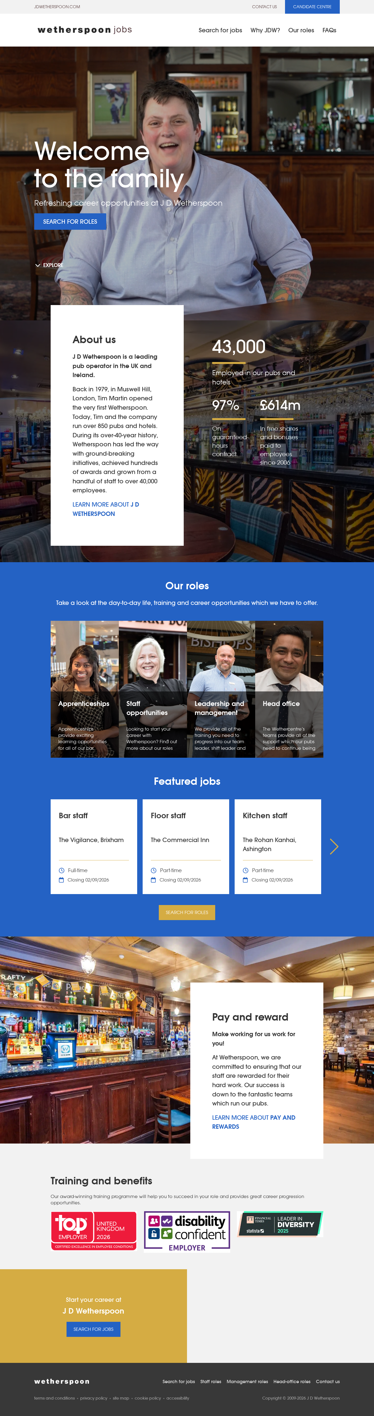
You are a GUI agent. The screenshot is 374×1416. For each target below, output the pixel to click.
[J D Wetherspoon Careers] (85, 30)
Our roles (301, 30)
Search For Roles (70, 221)
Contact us (264, 6)
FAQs (329, 30)
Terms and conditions (54, 1398)
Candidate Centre (312, 6)
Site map (121, 1398)
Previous (41, 846)
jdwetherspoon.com (57, 6)
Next (332, 846)
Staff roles (210, 1382)
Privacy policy (93, 1398)
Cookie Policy (148, 1398)
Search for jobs (220, 30)
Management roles (247, 1382)
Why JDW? (265, 30)
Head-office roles (292, 1382)
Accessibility (177, 1398)
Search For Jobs (93, 1329)
